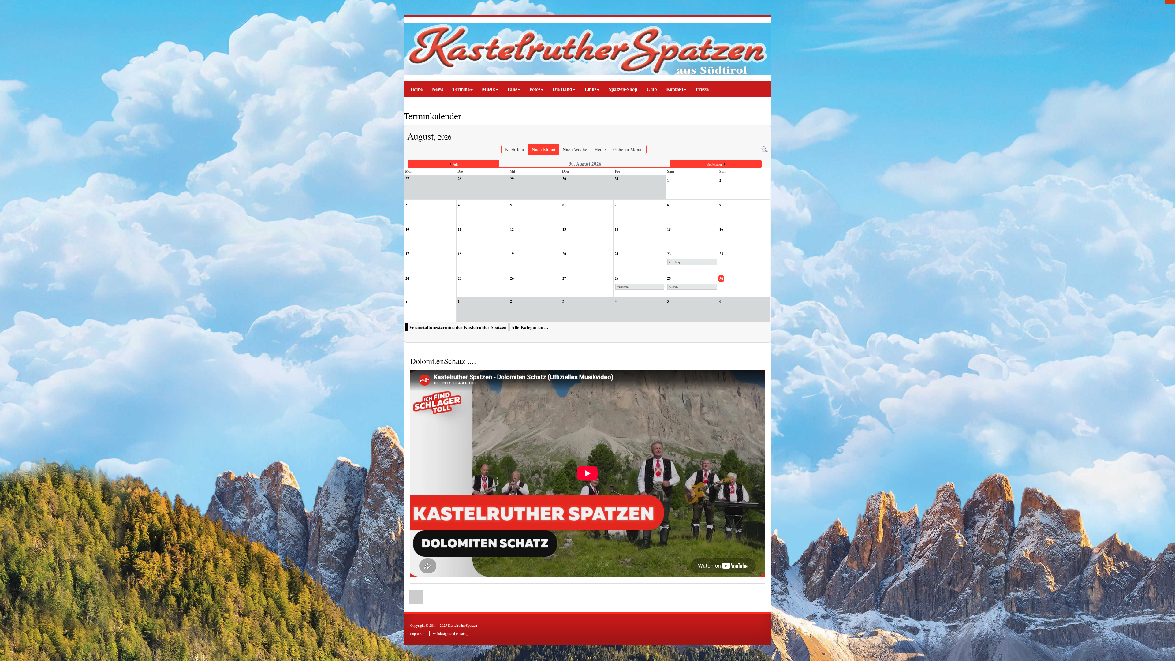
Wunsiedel (622, 286)
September (714, 164)
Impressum (418, 633)
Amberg (673, 286)
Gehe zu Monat (628, 149)
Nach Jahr (514, 149)
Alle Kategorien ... (529, 327)
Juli (455, 164)
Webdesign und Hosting (450, 633)
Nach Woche (575, 149)
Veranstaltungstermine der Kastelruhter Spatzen (457, 327)
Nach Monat (543, 149)
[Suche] (764, 148)
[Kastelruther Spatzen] (587, 49)
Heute (600, 149)
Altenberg (675, 262)
